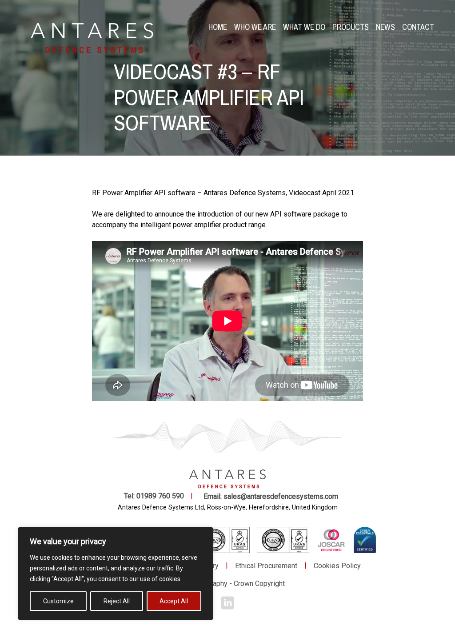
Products (350, 27)
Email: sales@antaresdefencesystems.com (271, 496)
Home (217, 27)
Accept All (174, 601)
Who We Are (255, 27)
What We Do (304, 27)
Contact (418, 27)
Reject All (117, 601)
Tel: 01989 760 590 (154, 496)
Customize (58, 601)
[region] (115, 573)
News (385, 27)
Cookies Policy (337, 566)
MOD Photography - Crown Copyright (227, 583)
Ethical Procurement (266, 566)
